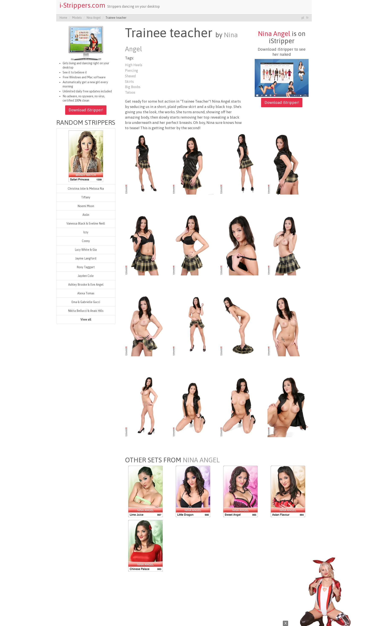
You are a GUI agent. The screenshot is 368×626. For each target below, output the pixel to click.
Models (77, 17)
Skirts (129, 81)
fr (307, 17)
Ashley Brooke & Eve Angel (86, 284)
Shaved (130, 76)
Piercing (131, 70)
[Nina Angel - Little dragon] (193, 491)
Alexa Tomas (85, 293)
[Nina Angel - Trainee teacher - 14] (193, 406)
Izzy (85, 232)
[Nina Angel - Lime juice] (145, 491)
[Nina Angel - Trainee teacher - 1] (145, 163)
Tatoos (130, 92)
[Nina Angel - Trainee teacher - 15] (240, 406)
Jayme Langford (85, 258)
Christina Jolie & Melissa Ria (86, 188)
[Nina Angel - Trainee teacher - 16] (288, 406)
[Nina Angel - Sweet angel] (240, 491)
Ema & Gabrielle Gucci (85, 302)
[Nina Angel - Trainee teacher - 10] (193, 325)
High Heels (133, 65)
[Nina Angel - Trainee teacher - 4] (288, 163)
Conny (86, 241)
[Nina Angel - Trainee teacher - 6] (193, 244)
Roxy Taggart (86, 267)
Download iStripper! (86, 110)
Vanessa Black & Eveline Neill (85, 223)
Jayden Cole (86, 276)
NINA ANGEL (201, 460)
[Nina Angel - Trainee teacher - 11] (240, 325)
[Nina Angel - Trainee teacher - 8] (288, 244)
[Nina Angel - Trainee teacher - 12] (288, 325)
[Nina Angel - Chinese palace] (145, 545)
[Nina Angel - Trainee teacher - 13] (145, 406)
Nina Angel (93, 17)
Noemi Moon (86, 206)
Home (63, 17)
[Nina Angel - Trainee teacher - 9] (145, 325)
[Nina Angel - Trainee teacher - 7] (240, 244)
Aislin (85, 214)
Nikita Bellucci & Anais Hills (86, 310)
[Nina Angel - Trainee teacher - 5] (145, 244)
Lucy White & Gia (86, 249)
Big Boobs (132, 87)
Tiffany (85, 197)
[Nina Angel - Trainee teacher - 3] (240, 163)
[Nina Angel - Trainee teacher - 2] (193, 163)
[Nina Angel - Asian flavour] (288, 491)
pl (303, 17)
